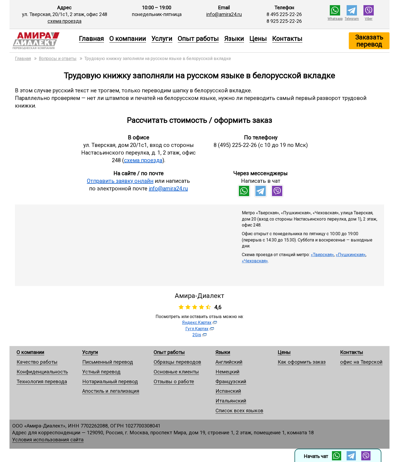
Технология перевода (42, 381)
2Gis (196, 334)
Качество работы (37, 362)
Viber (368, 19)
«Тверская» (322, 254)
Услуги (161, 38)
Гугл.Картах (196, 328)
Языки (234, 38)
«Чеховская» (255, 260)
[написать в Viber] (368, 14)
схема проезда (64, 21)
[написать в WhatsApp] (335, 14)
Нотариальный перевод (110, 381)
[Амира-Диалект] (43, 41)
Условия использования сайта (48, 439)
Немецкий (227, 372)
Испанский (228, 391)
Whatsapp (335, 19)
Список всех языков (239, 410)
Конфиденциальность (42, 372)
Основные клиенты (176, 372)
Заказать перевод (369, 40)
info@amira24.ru (224, 14)
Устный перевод (101, 372)
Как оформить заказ (302, 362)
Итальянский (231, 401)
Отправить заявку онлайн (120, 181)
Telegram (352, 19)
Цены (258, 38)
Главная (91, 38)
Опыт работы (198, 38)
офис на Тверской (361, 362)
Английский (229, 362)
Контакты (287, 38)
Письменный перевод (107, 362)
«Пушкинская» (351, 254)
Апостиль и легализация (110, 391)
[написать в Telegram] (352, 14)
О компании (127, 38)
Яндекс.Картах (196, 322)
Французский (231, 381)
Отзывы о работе (174, 381)
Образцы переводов (177, 362)
